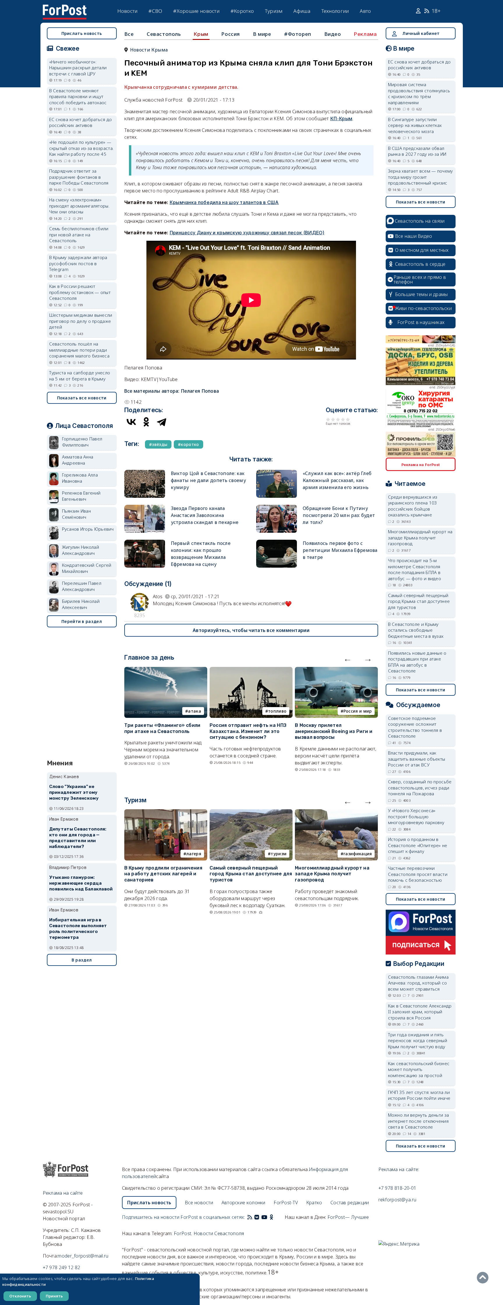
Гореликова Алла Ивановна (80, 478)
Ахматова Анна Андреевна (77, 460)
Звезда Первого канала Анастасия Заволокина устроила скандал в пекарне (205, 515)
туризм (278, 853)
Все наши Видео (413, 236)
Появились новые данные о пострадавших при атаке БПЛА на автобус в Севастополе (417, 662)
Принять (54, 1296)
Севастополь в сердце (420, 264)
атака (194, 711)
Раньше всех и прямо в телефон (420, 279)
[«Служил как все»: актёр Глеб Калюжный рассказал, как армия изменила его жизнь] (276, 472)
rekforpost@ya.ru (397, 1199)
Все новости (199, 1202)
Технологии (335, 11)
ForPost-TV (286, 1202)
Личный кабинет (421, 33)
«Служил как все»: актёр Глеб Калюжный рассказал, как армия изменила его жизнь (337, 480)
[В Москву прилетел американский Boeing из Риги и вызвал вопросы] (336, 670)
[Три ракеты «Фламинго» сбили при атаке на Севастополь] (165, 670)
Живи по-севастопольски (423, 308)
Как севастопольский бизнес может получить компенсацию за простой (419, 1069)
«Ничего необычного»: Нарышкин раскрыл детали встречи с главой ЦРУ (78, 68)
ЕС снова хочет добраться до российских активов (80, 122)
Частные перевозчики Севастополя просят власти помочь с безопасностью (418, 874)
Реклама (365, 34)
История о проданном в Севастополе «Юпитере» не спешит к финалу (417, 845)
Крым (201, 34)
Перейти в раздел (81, 621)
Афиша (301, 11)
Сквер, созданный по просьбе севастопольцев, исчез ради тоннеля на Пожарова (420, 787)
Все (129, 34)
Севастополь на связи (420, 221)
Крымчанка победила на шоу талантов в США (224, 202)
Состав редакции (349, 1202)
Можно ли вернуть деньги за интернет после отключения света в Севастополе (418, 1121)
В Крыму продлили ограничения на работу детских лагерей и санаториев (163, 874)
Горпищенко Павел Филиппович (82, 442)
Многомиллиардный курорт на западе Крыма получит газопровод (332, 874)
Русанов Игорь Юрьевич (88, 529)
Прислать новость (81, 33)
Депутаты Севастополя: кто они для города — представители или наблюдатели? (78, 837)
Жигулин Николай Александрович (80, 550)
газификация (357, 853)
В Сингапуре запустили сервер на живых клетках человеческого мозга (415, 125)
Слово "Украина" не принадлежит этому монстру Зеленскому (74, 792)
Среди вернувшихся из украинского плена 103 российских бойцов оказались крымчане (413, 506)
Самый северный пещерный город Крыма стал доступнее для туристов (251, 874)
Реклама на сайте (63, 1193)
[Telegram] (162, 422)
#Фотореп (297, 34)
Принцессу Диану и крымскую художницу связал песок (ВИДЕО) (247, 232)
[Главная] (64, 8)
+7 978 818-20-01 (397, 1188)
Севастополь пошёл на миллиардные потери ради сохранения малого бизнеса (79, 350)
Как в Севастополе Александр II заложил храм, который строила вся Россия (420, 1012)
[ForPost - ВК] (256, 1217)
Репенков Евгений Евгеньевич (81, 496)
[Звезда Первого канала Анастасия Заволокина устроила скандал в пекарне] (144, 507)
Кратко (314, 1202)
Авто (365, 11)
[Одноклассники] (146, 422)
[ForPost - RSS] (249, 1217)
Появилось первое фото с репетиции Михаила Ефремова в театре (340, 550)
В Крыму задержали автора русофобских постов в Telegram (78, 263)
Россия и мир (357, 711)
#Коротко (242, 11)
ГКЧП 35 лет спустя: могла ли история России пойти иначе (419, 1095)
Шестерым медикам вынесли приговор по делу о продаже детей (80, 321)
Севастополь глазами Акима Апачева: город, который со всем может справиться (418, 983)
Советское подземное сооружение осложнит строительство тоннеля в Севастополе (415, 727)
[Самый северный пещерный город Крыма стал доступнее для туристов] (251, 813)
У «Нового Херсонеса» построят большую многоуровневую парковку (416, 816)
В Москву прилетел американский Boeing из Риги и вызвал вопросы (333, 731)
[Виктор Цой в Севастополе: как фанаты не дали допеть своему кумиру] (144, 472)
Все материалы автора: (171, 391)
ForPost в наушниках (421, 322)
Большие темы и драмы (421, 294)
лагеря (193, 853)
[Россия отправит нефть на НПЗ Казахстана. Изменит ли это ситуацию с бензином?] (251, 670)
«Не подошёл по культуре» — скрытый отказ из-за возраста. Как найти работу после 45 (81, 148)
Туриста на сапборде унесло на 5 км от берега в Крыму (79, 376)
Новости (127, 11)
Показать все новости (82, 398)
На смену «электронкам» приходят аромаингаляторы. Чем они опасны (79, 206)
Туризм (274, 11)
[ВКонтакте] (131, 422)
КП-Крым (341, 118)
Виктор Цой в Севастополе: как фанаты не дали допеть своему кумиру (208, 480)
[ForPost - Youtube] (264, 1217)
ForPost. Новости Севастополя (209, 1233)
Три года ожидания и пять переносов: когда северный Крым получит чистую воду (417, 1040)
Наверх (484, 1277)
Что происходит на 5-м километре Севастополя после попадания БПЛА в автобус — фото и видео (414, 569)
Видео (332, 34)
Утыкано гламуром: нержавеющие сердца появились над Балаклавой (81, 883)
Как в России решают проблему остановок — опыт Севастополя (80, 292)
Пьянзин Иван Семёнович (76, 514)
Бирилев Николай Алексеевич (81, 604)
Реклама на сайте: (398, 1169)
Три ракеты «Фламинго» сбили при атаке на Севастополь (162, 728)
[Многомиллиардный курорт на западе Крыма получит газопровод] (336, 813)
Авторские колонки (243, 1202)
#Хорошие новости (196, 11)
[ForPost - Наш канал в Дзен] (275, 1217)
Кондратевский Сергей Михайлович (86, 568)
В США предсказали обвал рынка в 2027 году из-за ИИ (417, 151)
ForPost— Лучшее (348, 1217)
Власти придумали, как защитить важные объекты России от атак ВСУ (416, 759)
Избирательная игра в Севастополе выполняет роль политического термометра (78, 928)
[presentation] (347, 658)
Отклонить (20, 1296)
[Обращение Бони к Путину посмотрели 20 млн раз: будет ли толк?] (276, 507)
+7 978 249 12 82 (61, 1267)
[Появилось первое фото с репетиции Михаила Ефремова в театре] (276, 542)
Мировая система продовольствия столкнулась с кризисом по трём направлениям (419, 93)
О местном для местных (422, 250)
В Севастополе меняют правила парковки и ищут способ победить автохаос (78, 96)
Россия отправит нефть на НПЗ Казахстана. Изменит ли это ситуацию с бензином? (248, 731)
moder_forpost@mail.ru (83, 1256)
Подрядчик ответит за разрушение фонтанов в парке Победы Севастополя (79, 177)
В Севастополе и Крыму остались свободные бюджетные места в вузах (416, 630)
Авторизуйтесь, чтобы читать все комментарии (251, 630)
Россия (230, 34)
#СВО (155, 11)
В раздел (82, 960)
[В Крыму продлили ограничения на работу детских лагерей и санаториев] (165, 813)
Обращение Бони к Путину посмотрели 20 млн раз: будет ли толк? (339, 515)
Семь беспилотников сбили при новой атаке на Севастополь (79, 234)
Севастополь (164, 34)
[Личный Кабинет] (419, 11)
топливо (277, 711)
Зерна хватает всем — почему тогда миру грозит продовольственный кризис (420, 177)
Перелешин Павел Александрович (82, 586)
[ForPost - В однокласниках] (271, 1217)
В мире (262, 34)
